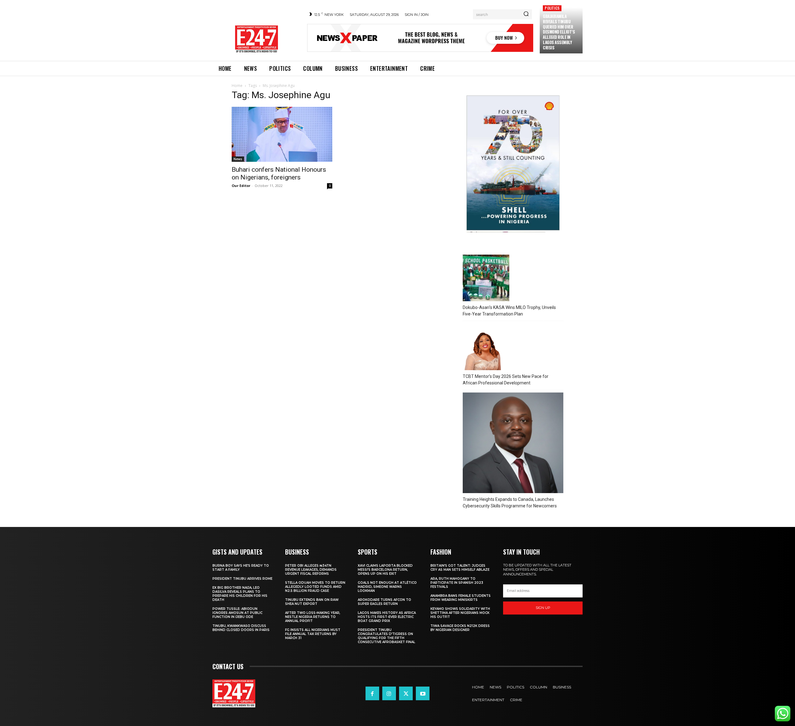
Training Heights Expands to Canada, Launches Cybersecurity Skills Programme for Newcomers (510, 502)
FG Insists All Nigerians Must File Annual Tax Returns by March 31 (312, 634)
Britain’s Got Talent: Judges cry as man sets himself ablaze (459, 568)
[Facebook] (372, 693)
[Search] (526, 14)
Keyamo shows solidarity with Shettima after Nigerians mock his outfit (460, 613)
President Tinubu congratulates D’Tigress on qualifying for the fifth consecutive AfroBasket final (386, 636)
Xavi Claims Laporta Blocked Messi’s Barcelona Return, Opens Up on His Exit (385, 570)
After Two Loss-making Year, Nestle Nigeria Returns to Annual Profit (312, 617)
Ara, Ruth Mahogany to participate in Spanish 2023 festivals (456, 583)
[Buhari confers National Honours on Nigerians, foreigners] (282, 134)
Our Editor (241, 185)
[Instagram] (389, 693)
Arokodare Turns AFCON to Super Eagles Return (384, 602)
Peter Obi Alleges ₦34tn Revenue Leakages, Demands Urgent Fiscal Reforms (311, 570)
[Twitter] (406, 693)
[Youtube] (422, 693)
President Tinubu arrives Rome (242, 579)
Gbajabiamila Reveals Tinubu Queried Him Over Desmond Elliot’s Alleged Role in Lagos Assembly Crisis (559, 32)
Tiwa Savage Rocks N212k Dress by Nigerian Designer (460, 628)
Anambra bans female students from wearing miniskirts (460, 598)
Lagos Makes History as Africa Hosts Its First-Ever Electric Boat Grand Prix (387, 617)
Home (237, 85)
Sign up (543, 608)
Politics (552, 8)
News (238, 159)
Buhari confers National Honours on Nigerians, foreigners (279, 173)
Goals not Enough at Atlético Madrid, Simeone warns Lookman (387, 587)
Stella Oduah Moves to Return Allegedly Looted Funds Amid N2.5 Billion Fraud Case (315, 587)
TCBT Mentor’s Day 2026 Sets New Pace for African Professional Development (505, 379)
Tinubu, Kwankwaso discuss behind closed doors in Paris (241, 628)
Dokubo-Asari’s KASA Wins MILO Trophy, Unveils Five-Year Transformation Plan (509, 310)
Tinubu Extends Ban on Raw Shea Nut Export (311, 602)
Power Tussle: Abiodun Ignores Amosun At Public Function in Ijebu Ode (237, 613)
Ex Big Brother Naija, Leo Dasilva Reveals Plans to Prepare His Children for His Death (239, 594)
